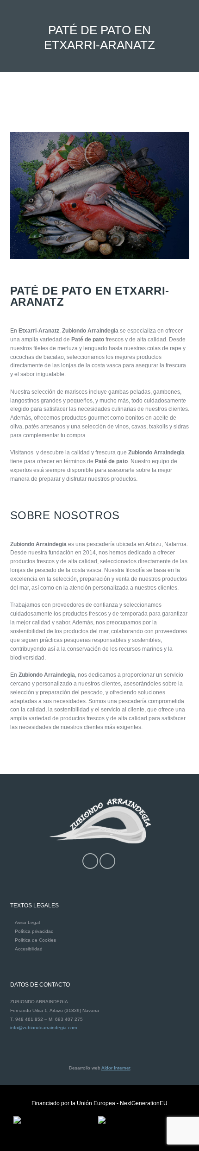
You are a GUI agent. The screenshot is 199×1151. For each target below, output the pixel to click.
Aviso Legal (27, 922)
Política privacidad (34, 931)
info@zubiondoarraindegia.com (43, 1027)
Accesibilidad (29, 948)
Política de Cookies (35, 940)
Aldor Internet (116, 1067)
